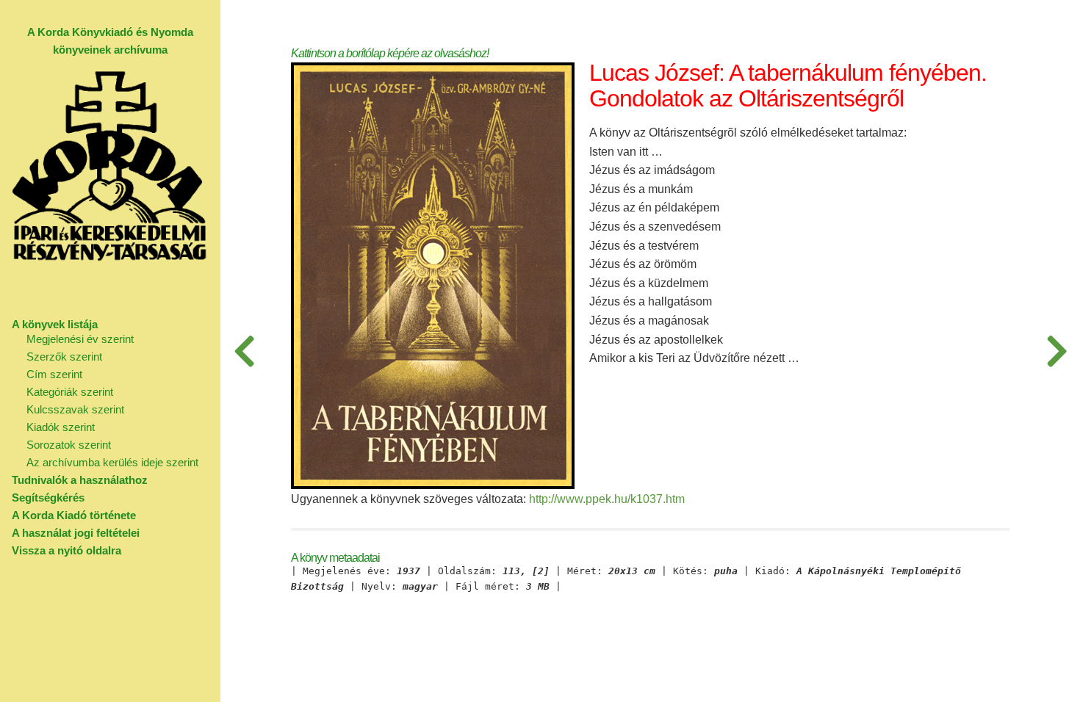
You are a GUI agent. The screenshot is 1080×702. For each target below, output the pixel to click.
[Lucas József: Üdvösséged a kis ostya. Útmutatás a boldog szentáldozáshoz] (1056, 351)
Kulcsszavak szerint (75, 409)
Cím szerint (54, 374)
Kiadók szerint (60, 427)
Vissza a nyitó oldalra (66, 550)
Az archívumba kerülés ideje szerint (112, 462)
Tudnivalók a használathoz (80, 480)
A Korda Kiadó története (74, 515)
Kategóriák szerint (69, 392)
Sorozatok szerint (68, 444)
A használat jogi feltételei (76, 532)
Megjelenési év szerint (80, 339)
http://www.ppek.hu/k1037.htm (607, 499)
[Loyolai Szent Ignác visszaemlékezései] (243, 351)
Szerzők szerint (64, 356)
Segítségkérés (48, 497)
